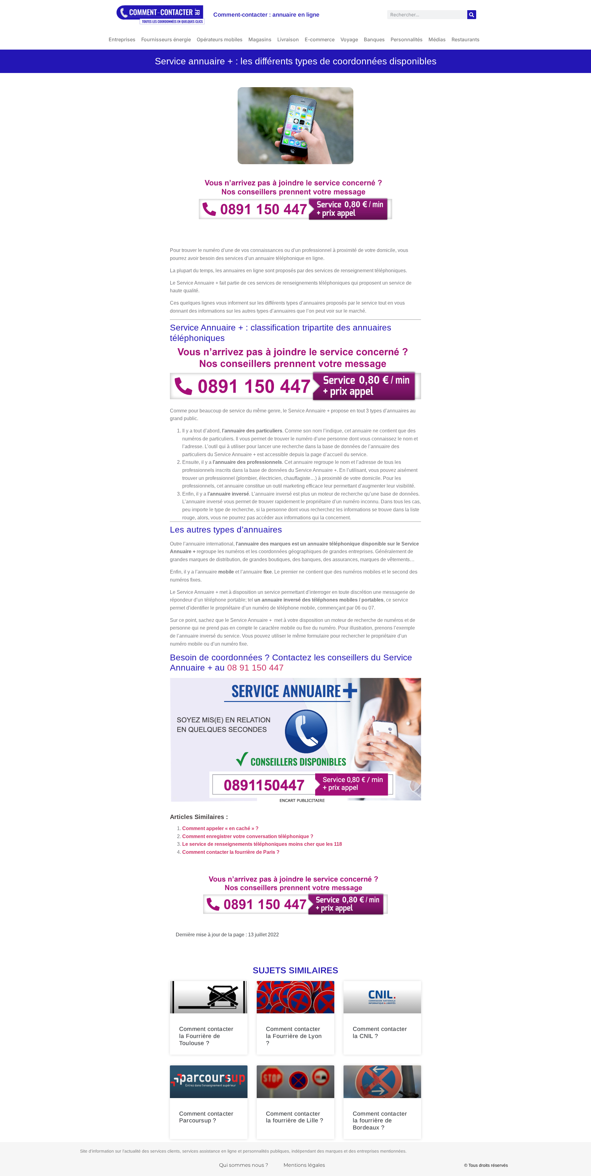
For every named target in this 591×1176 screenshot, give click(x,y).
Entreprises (122, 39)
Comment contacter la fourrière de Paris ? (230, 852)
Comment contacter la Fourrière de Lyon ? (294, 1036)
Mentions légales (304, 1165)
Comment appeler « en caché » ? (220, 828)
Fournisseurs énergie (166, 39)
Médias (437, 39)
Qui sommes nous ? (243, 1165)
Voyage (349, 39)
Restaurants (466, 39)
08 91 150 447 (255, 667)
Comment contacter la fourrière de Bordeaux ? (380, 1120)
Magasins (259, 39)
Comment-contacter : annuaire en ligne (266, 14)
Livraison (288, 39)
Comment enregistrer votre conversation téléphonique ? (247, 836)
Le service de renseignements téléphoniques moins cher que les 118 (262, 844)
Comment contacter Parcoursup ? (206, 1117)
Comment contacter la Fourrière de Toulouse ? (206, 1036)
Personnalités (407, 39)
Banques (374, 39)
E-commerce (320, 39)
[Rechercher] (471, 14)
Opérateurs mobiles (220, 39)
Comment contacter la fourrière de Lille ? (295, 1117)
